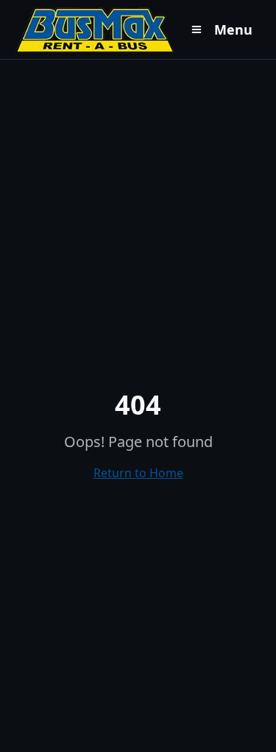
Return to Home (138, 473)
